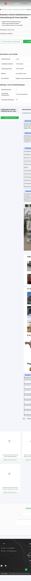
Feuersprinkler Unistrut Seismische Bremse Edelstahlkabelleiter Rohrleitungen (10, 455)
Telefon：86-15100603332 (8, 548)
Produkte (24, 3)
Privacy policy (4, 573)
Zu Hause (16, 3)
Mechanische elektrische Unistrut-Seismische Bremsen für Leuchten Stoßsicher (10, 488)
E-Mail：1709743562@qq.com (9, 551)
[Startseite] (5, 3)
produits (9, 9)
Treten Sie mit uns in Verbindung (10, 41)
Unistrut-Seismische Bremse (18, 9)
